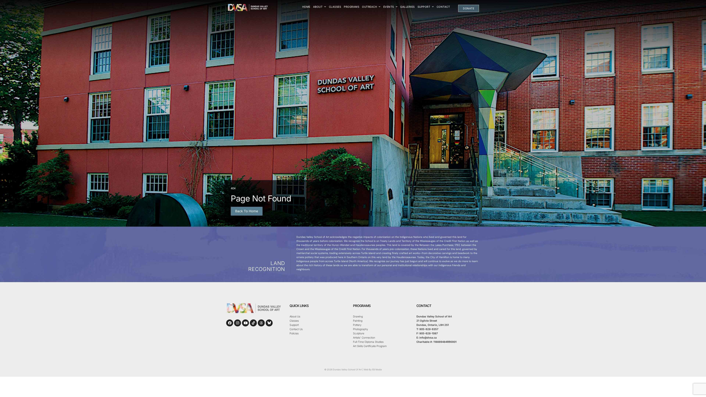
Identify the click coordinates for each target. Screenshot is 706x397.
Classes (335, 6)
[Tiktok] (253, 322)
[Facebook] (229, 322)
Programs (351, 6)
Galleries (407, 6)
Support (424, 6)
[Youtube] (245, 322)
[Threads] (261, 322)
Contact (443, 6)
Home (306, 6)
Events (388, 6)
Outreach (369, 6)
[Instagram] (237, 322)
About (318, 6)
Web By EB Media (373, 369)
